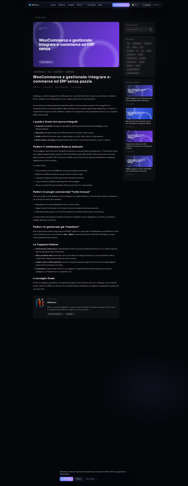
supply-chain (131, 62)
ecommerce (58, 72)
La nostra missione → (55, 314)
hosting (142, 58)
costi (148, 51)
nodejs (141, 62)
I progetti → (70, 314)
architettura (131, 54)
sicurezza (148, 43)
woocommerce (39, 72)
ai (137, 51)
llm (142, 51)
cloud (140, 54)
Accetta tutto (66, 479)
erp (49, 72)
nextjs (135, 47)
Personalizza (90, 479)
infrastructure (131, 58)
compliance (137, 43)
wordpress (69, 72)
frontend (130, 51)
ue (128, 47)
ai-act (138, 65)
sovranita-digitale (133, 69)
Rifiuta (78, 479)
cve (141, 47)
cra (128, 43)
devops (129, 65)
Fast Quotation (121, 5)
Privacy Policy (64, 474)
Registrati (156, 5)
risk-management (133, 73)
